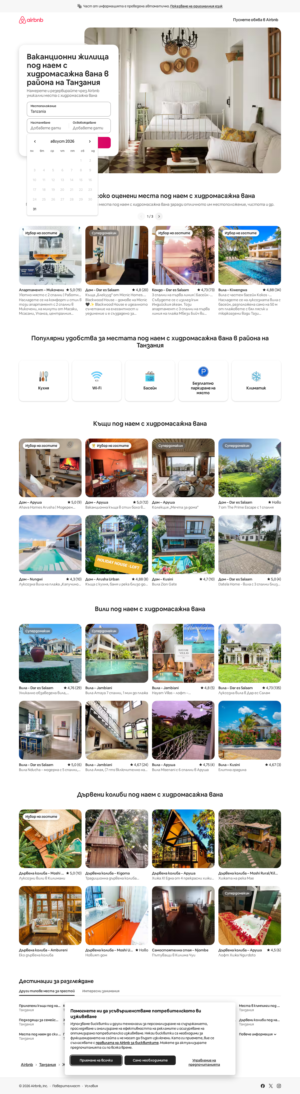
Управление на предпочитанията (204, 1062)
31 (34, 209)
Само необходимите (150, 1060)
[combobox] (69, 111)
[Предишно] (141, 216)
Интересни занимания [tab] (101, 991)
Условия (91, 1086)
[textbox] (48, 128)
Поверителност (66, 1086)
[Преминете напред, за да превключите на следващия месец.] (89, 141)
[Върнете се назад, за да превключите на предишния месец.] (35, 141)
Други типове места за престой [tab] (47, 991)
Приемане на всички (95, 1060)
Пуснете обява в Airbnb (255, 19)
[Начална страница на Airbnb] (31, 19)
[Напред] (159, 216)
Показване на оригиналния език (196, 6)
